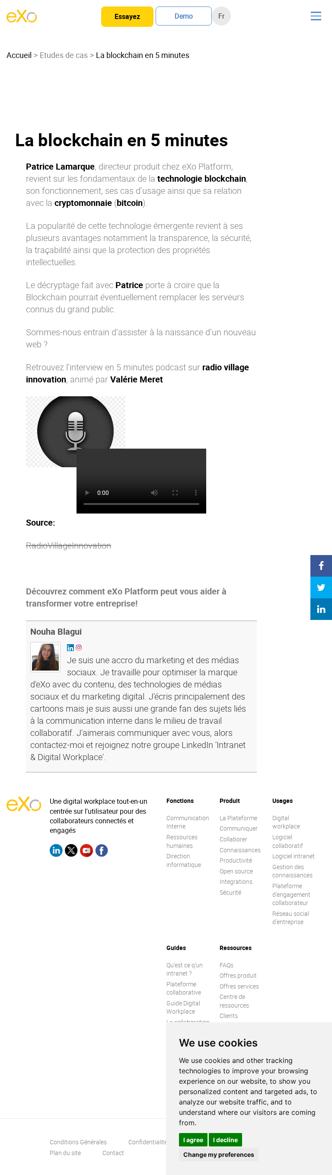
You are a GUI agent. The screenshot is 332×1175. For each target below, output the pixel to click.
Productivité (236, 860)
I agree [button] (193, 1139)
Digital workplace (286, 822)
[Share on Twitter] (321, 587)
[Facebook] (101, 852)
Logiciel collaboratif (287, 841)
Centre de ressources (234, 1000)
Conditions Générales (78, 1142)
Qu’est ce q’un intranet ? (184, 969)
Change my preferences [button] (218, 1154)
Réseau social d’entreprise (290, 917)
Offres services (239, 986)
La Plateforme (238, 818)
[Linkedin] (56, 852)
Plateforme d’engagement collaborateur (291, 894)
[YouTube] (86, 852)
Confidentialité (147, 1142)
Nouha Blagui (56, 631)
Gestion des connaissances (292, 871)
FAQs (226, 965)
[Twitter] (71, 852)
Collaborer (233, 839)
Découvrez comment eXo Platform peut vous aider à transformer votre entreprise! (126, 597)
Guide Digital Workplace (183, 1007)
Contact (113, 1153)
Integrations (236, 881)
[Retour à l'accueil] (21, 20)
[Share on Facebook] (321, 566)
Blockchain (46, 297)
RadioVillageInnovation (68, 545)
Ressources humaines (182, 841)
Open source (236, 871)
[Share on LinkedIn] (321, 609)
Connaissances (240, 850)
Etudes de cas (64, 55)
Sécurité (230, 892)
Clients (229, 1015)
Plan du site (65, 1153)
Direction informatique (183, 860)
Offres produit (238, 975)
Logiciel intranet (293, 856)
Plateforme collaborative (183, 988)
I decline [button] (225, 1139)
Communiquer (239, 828)
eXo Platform (206, 166)
